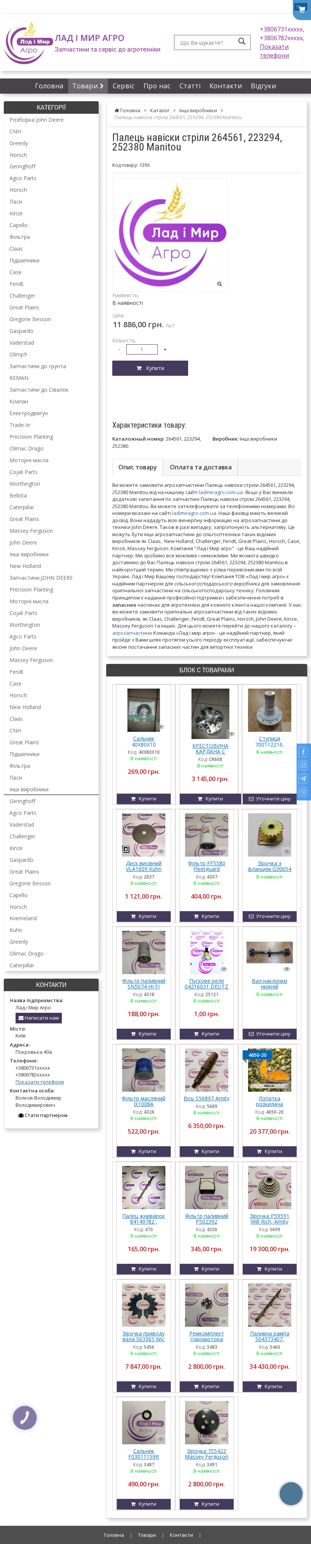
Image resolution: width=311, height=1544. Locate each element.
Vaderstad (21, 342)
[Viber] (303, 792)
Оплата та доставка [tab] (201, 467)
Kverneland (23, 918)
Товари (86, 85)
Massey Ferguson (31, 530)
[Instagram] (303, 765)
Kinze (16, 213)
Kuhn (15, 930)
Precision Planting (31, 436)
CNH (15, 131)
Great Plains (24, 307)
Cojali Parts (23, 471)
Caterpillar (21, 507)
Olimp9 (18, 354)
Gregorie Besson (30, 319)
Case (15, 272)
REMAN (18, 377)
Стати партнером (46, 1115)
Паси (15, 201)
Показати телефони (274, 51)
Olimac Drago (26, 448)
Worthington (24, 483)
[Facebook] (303, 752)
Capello (18, 225)
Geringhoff (22, 166)
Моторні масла (29, 460)
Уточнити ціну (272, 798)
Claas (16, 248)
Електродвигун (28, 413)
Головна (49, 85)
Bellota (18, 495)
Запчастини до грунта (37, 366)
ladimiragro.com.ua (221, 492)
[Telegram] (303, 778)
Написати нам (41, 1017)
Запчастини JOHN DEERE (41, 577)
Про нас (157, 85)
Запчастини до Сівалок (39, 389)
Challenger (22, 295)
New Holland (25, 566)
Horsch (18, 154)
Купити (152, 368)
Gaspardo (21, 330)
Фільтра (19, 236)
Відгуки (263, 85)
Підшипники (24, 260)
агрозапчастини (132, 632)
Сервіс (124, 85)
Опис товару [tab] (137, 467)
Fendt (16, 283)
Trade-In (19, 424)
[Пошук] (241, 42)
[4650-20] (270, 1069)
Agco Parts (22, 178)
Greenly (18, 143)
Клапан (18, 401)
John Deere (23, 542)
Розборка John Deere (36, 119)
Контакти (225, 85)
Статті (190, 85)
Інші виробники (29, 554)
